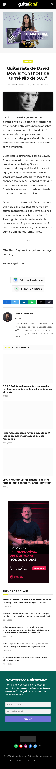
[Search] (51, 4)
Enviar (28, 719)
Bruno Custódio (17, 85)
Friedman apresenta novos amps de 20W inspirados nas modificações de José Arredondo (26, 436)
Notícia (28, 61)
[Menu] (4, 4)
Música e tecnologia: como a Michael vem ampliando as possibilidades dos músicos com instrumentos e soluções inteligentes (26, 630)
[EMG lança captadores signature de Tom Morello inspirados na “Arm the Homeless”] (28, 462)
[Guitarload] (28, 4)
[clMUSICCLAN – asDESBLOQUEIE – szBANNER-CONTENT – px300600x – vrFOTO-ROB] (28, 582)
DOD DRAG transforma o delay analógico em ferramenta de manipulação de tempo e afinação (28, 389)
